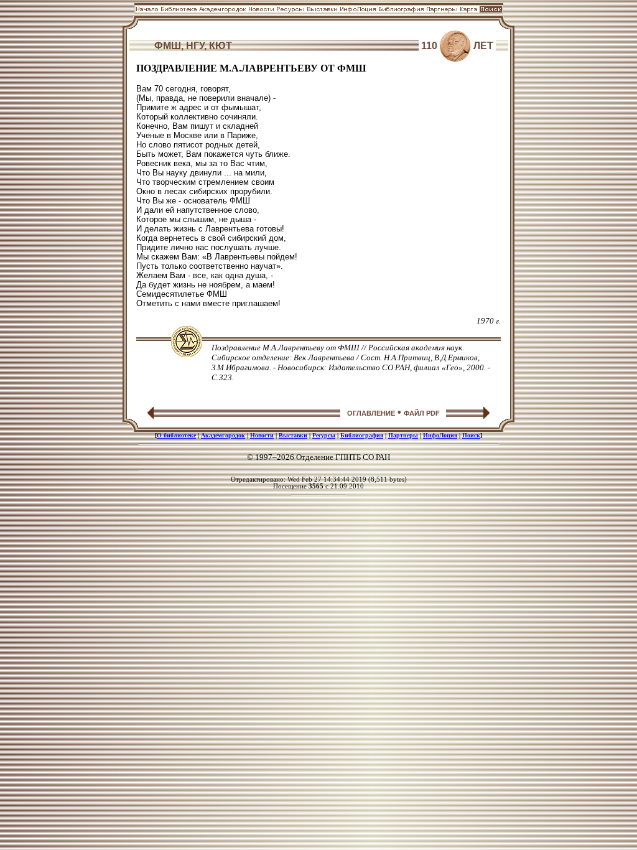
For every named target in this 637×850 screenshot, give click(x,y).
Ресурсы (323, 435)
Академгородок (223, 435)
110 (429, 45)
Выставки (293, 435)
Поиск (471, 435)
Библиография (361, 435)
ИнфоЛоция (440, 435)
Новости (262, 435)
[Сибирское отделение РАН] (186, 353)
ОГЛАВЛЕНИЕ (371, 413)
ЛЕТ (483, 45)
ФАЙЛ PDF (422, 413)
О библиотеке (176, 435)
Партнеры (403, 435)
